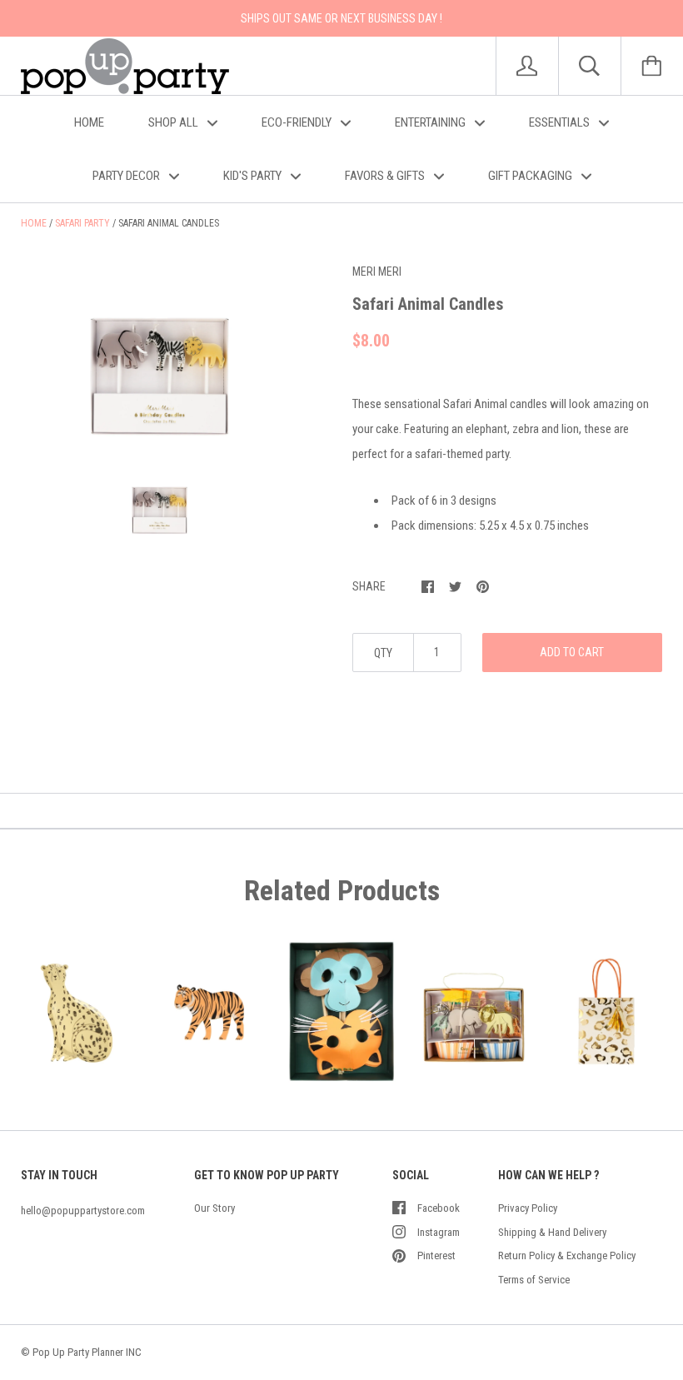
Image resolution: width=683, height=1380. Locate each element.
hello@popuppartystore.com (83, 1210)
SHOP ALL (174, 122)
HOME (89, 122)
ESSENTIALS (560, 122)
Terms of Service (534, 1279)
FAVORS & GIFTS (386, 175)
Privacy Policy (527, 1208)
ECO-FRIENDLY (298, 122)
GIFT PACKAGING (531, 175)
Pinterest (436, 1255)
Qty (383, 653)
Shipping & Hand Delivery (552, 1232)
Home (34, 223)
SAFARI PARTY (82, 223)
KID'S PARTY (253, 175)
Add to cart (572, 652)
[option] (159, 351)
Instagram (438, 1232)
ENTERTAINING (431, 122)
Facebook (438, 1208)
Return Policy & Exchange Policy (567, 1255)
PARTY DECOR (127, 175)
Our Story (214, 1208)
